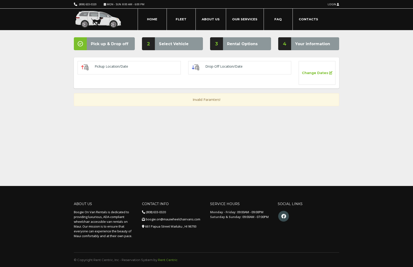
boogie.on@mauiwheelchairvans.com (173, 219)
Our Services (244, 19)
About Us (211, 19)
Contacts (308, 19)
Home (152, 19)
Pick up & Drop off (109, 44)
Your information (312, 44)
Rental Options (242, 44)
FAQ (278, 19)
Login (332, 4)
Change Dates (315, 73)
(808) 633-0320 (88, 4)
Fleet (181, 19)
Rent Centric (168, 260)
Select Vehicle (174, 44)
